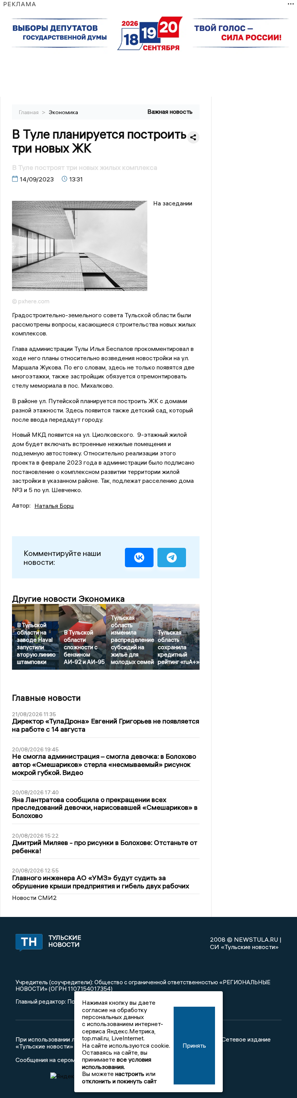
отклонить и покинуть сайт (119, 1081)
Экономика (63, 112)
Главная (29, 112)
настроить (129, 1073)
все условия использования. (116, 1062)
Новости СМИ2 (34, 897)
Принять (194, 1045)
